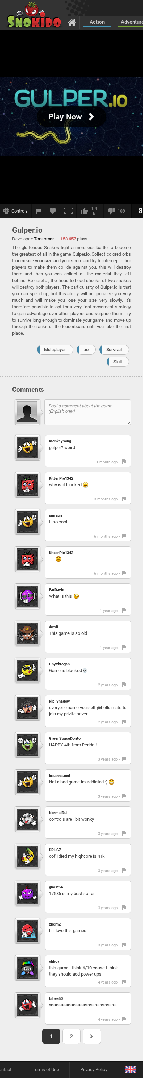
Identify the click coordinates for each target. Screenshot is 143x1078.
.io (86, 349)
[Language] (130, 1070)
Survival (114, 349)
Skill (117, 361)
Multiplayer (55, 349)
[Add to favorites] (53, 211)
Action (97, 22)
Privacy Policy (93, 1069)
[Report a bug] (39, 211)
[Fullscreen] (68, 211)
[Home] (72, 22)
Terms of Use (46, 1069)
